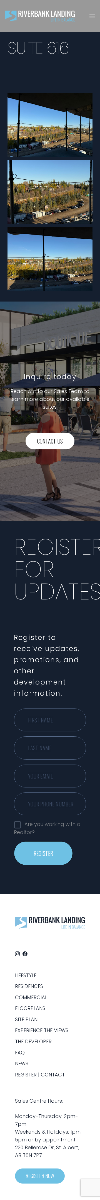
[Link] (40, 16)
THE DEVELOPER (33, 1041)
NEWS (21, 1063)
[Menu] (92, 16)
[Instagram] (17, 954)
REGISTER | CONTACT (40, 1074)
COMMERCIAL (31, 997)
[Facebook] (25, 953)
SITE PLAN (26, 1019)
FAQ (20, 1052)
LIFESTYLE (25, 975)
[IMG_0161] (50, 259)
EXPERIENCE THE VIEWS (41, 1030)
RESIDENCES (29, 986)
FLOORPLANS (30, 1008)
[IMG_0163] (50, 192)
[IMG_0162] (50, 125)
